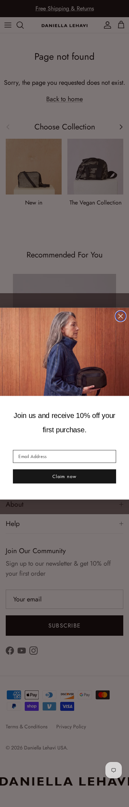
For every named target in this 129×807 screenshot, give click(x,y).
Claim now (64, 476)
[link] (64, 351)
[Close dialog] (120, 316)
